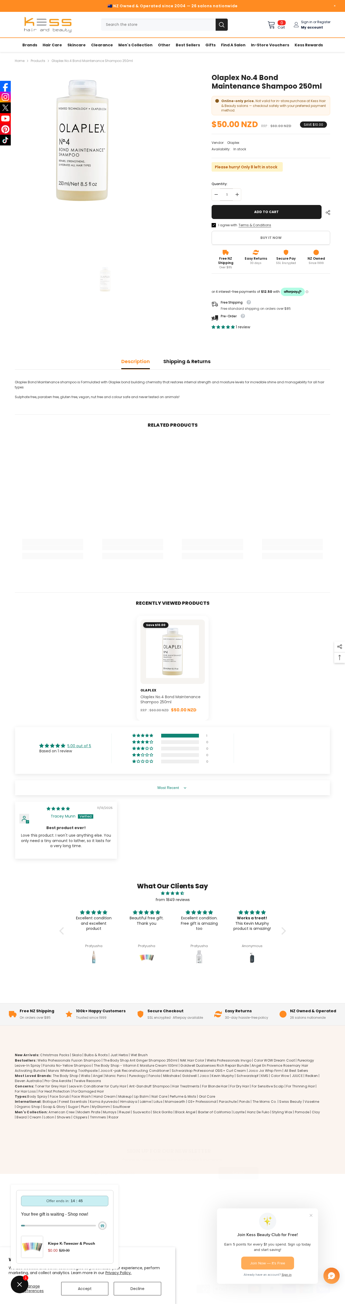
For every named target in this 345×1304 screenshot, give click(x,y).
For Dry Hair (239, 1086)
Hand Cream (105, 1096)
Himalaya (128, 1101)
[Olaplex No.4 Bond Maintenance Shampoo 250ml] (172, 652)
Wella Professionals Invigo (229, 1060)
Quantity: (219, 184)
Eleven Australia (28, 1081)
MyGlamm (101, 1106)
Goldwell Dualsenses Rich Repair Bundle (214, 1065)
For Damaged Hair (88, 1091)
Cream (35, 1117)
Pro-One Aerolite (57, 1081)
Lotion (49, 1117)
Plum (85, 1106)
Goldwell (189, 1075)
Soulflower (121, 1106)
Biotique (50, 1101)
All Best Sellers (296, 1070)
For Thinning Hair (300, 1086)
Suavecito (141, 1112)
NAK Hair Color (192, 1060)
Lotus (158, 1101)
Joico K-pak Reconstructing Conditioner (134, 1070)
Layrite (238, 1112)
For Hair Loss (25, 1091)
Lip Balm (141, 1096)
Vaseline (312, 1101)
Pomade (302, 1112)
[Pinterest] (5, 129)
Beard (21, 1117)
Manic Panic (115, 1075)
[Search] (164, 25)
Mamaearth (175, 1101)
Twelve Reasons (87, 1081)
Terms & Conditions (255, 225)
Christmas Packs (54, 1055)
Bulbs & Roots (96, 1055)
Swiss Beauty (290, 1101)
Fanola (154, 1075)
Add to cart (266, 212)
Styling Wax (282, 1112)
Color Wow (280, 1075)
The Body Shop (65, 1075)
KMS (264, 1075)
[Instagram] (5, 97)
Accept (85, 1288)
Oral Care (207, 1096)
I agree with (227, 225)
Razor (113, 1117)
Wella (85, 1075)
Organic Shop (28, 1106)
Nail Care (159, 1096)
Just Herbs (119, 1055)
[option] (105, 163)
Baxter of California (214, 1112)
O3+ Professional (202, 1101)
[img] (58, 808)
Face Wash (81, 1096)
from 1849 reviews (173, 899)
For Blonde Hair (215, 1086)
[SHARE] (326, 212)
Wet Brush (139, 1055)
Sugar (73, 1106)
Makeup (125, 1096)
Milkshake (171, 1075)
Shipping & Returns (187, 361)
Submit (238, 1173)
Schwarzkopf (248, 1075)
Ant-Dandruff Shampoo (149, 1086)
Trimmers (98, 1117)
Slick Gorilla (163, 1112)
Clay (316, 1112)
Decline (137, 1288)
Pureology (137, 1075)
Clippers (80, 1117)
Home (20, 60)
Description (135, 361)
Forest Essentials (73, 1101)
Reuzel (124, 1112)
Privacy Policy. (118, 1272)
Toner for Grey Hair (50, 1086)
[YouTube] (5, 118)
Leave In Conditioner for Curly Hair (97, 1086)
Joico (204, 1075)
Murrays (110, 1112)
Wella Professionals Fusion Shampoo (69, 1060)
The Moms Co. (265, 1101)
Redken (311, 1075)
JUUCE (297, 1075)
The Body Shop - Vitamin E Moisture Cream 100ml (136, 1065)
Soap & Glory (54, 1106)
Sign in (306, 22)
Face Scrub (59, 1096)
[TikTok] (5, 140)
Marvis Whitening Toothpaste (73, 1070)
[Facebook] (5, 86)
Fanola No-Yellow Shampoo (67, 1065)
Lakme (145, 1101)
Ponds (244, 1101)
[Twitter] (323, 1233)
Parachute (228, 1101)
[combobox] (158, 25)
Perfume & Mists (183, 1096)
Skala (77, 1055)
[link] (52, 548)
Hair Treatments (185, 1086)
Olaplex (233, 142)
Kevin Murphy (223, 1075)
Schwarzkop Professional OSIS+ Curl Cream (209, 1070)
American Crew (62, 1112)
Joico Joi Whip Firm (265, 1070)
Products (38, 60)
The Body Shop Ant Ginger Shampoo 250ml (140, 1060)
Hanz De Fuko (258, 1112)
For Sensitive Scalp (268, 1086)
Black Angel (185, 1112)
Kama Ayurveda (104, 1101)
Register (323, 22)
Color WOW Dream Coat (274, 1060)
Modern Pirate (88, 1112)
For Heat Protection (54, 1091)
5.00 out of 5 (79, 746)
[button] (224, 327)
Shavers (64, 1117)
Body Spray (37, 1096)
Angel (98, 1075)
